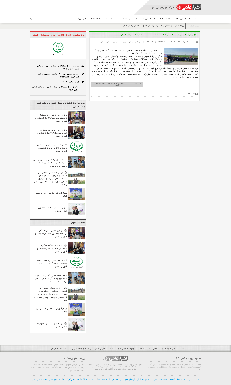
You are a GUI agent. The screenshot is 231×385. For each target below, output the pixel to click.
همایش (81, 364)
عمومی (192, 41)
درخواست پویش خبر (126, 348)
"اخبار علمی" (137, 364)
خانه (197, 18)
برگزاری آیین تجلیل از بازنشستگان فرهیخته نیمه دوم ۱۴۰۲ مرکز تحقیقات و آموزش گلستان (51, 118)
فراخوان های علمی (127, 379)
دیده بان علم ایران (144, 379)
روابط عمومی (58, 364)
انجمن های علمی (160, 379)
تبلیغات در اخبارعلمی (59, 348)
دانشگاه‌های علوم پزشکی (145, 18)
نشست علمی (36, 367)
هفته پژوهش (79, 370)
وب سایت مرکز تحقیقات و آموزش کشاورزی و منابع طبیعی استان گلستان (58, 67)
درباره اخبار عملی (169, 348)
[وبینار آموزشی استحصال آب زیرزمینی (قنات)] (76, 199)
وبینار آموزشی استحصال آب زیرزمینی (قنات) (51, 194)
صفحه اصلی (194, 26)
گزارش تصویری (71, 364)
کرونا (70, 370)
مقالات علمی (193, 379)
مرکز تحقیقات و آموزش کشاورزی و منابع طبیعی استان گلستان (143, 26)
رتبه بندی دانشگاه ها (178, 379)
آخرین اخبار (100, 348)
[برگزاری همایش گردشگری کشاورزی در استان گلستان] (76, 214)
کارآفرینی (46, 367)
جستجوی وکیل (54, 379)
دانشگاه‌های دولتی (182, 18)
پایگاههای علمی (123, 18)
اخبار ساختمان (104, 379)
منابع (142, 348)
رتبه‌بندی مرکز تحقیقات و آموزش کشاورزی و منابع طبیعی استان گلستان (55, 88)
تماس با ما (153, 348)
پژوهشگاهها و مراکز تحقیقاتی (174, 26)
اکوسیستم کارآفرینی (71, 379)
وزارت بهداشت (78, 367)
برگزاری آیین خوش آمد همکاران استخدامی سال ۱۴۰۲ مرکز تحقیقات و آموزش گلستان (52, 133)
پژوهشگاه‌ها (96, 18)
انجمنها (109, 18)
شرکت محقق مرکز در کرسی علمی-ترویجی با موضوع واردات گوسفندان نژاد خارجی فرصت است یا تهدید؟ (50, 163)
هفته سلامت (47, 364)
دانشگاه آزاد (165, 18)
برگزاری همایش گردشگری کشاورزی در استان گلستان (51, 209)
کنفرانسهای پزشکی (88, 379)
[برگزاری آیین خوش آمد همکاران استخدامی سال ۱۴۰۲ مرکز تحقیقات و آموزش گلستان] (76, 138)
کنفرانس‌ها (81, 18)
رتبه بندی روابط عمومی (81, 348)
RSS (111, 348)
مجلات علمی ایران (39, 379)
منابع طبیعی (67, 367)
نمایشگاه (37, 364)
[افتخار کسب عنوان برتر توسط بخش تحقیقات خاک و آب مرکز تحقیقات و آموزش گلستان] (76, 153)
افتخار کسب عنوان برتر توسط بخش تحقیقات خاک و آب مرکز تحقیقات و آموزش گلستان (52, 148)
